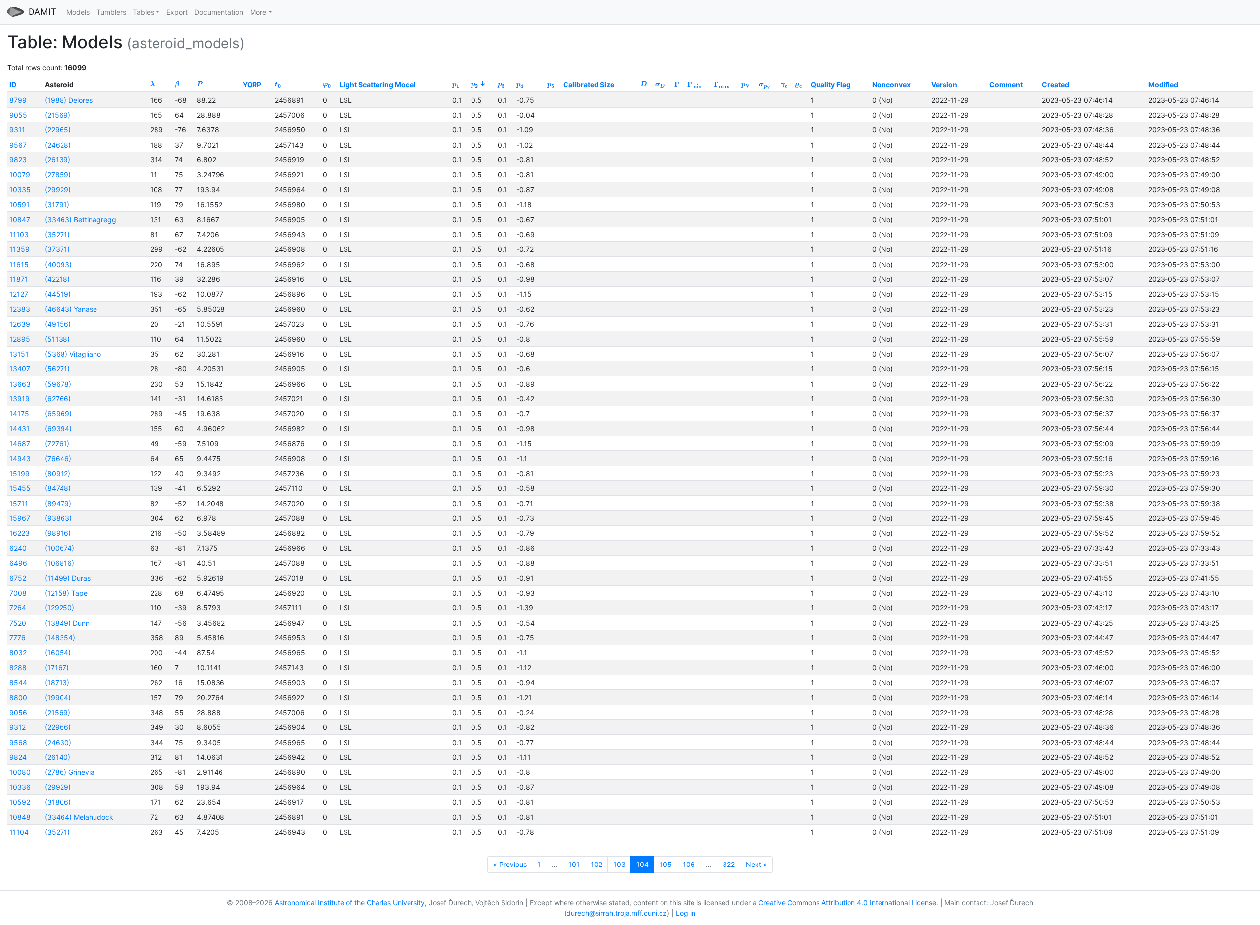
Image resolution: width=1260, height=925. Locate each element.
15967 (19, 518)
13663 (20, 384)
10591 (19, 204)
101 (574, 864)
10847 (19, 219)
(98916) (58, 533)
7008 (18, 593)
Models (78, 12)
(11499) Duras (68, 578)
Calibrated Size (588, 84)
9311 (17, 129)
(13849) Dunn (67, 623)
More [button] (258, 12)
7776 (17, 637)
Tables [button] (143, 12)
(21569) (57, 115)
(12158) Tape (66, 593)
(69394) (58, 428)
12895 (19, 339)
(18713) (57, 682)
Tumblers (111, 12)
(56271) (57, 368)
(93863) (58, 518)
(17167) (57, 667)
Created (1055, 84)
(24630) (58, 742)
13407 (19, 368)
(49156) (58, 324)
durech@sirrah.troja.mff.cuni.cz (617, 913)
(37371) (57, 249)
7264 (17, 607)
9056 (18, 712)
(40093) (58, 264)
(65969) (58, 413)
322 (729, 864)
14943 (20, 458)
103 (619, 864)
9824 (18, 757)
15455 (20, 488)
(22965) (58, 129)
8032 (18, 652)
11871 (18, 279)
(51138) (57, 339)
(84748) (58, 488)
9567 (18, 145)
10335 (20, 189)
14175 (19, 413)
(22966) (58, 727)
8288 (18, 667)
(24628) (58, 145)
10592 (19, 802)
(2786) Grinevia (69, 772)
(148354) (60, 637)
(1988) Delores (69, 100)
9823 (18, 159)
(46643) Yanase (71, 309)
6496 (18, 563)
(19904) (58, 697)
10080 (20, 772)
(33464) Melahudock (79, 817)
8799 (18, 100)
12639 (19, 324)
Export (177, 12)
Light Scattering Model (378, 84)
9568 (18, 742)
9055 (18, 115)
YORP (252, 84)
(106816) (59, 563)
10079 (19, 174)
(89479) (58, 503)
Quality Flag (830, 84)
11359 (19, 249)
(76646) (58, 458)
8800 (18, 697)
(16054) (58, 652)
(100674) (59, 548)
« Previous (510, 864)
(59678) (58, 384)
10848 (20, 817)
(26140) (57, 757)
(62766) (58, 398)
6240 (18, 548)
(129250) (59, 607)
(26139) (57, 159)
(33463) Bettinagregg (80, 219)
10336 (20, 787)
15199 (19, 473)
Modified (1163, 84)
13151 (19, 354)
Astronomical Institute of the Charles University (350, 902)
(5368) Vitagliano (73, 354)
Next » (756, 864)
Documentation (218, 12)
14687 (19, 443)
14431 (19, 428)
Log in (685, 913)
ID (12, 84)
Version (944, 84)
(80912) (57, 473)
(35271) (57, 234)
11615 (19, 264)
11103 (19, 234)
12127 (18, 294)
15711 (18, 503)
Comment (1006, 84)
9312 (17, 727)
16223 (19, 533)
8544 (18, 682)
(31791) (57, 204)
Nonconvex (891, 84)
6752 (17, 578)
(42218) (57, 279)
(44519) (58, 294)
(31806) (58, 802)
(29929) (58, 189)
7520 (17, 623)
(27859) (58, 174)
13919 (19, 398)
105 (666, 864)
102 (596, 864)
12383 (19, 309)
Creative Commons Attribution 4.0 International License (847, 902)
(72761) (57, 443)
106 (689, 864)
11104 (19, 832)
